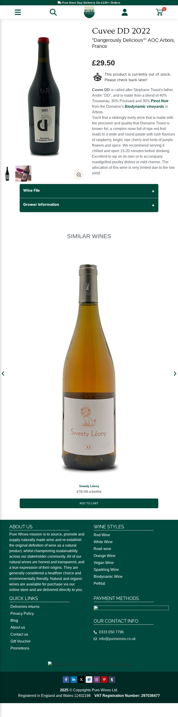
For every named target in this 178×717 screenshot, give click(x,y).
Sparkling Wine (106, 570)
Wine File (31, 190)
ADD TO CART (89, 503)
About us (17, 627)
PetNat (99, 583)
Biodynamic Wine (108, 577)
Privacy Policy (22, 613)
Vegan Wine (104, 563)
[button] (3, 374)
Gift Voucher (20, 641)
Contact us (19, 634)
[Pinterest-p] (104, 679)
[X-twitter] (81, 679)
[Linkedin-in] (73, 679)
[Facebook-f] (66, 679)
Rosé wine (102, 549)
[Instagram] (96, 679)
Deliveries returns (24, 607)
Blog (14, 620)
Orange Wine (104, 556)
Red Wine (102, 535)
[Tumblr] (112, 679)
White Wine (103, 542)
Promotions (19, 648)
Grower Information (41, 204)
